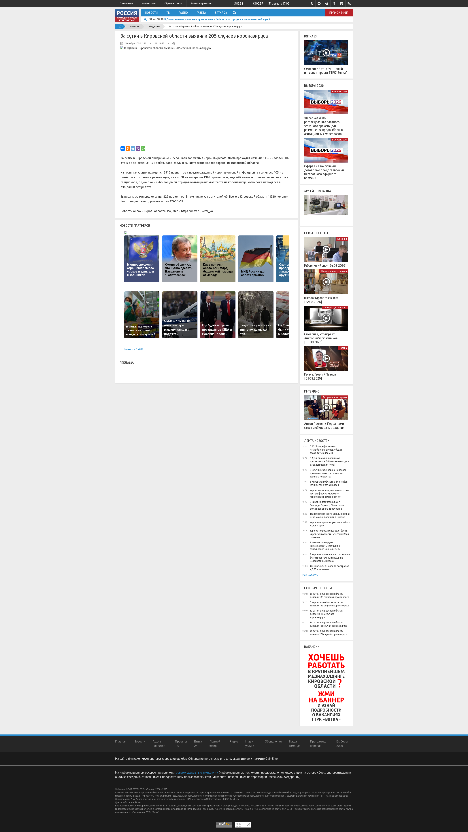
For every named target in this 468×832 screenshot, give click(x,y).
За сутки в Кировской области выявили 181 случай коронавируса (328, 624)
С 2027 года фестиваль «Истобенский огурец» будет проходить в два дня (326, 449)
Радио (183, 12)
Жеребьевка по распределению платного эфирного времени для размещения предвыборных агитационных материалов (324, 126)
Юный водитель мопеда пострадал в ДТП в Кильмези (329, 568)
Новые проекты (316, 233)
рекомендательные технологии (197, 772)
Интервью (312, 391)
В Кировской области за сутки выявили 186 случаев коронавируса (329, 604)
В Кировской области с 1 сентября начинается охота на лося (329, 483)
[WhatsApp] (143, 148)
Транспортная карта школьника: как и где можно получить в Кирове (330, 515)
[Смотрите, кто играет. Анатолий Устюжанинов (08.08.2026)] (326, 318)
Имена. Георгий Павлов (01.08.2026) (320, 376)
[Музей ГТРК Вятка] (326, 207)
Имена (343, 347)
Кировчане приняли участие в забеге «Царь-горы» (330, 524)
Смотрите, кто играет (335, 307)
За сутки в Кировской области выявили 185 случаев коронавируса (329, 595)
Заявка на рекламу (201, 3)
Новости (151, 12)
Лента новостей (316, 441)
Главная (121, 741)
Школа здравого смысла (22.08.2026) (321, 300)
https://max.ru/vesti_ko (197, 211)
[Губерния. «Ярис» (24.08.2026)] (326, 249)
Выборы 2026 (314, 85)
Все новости (310, 575)
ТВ (168, 12)
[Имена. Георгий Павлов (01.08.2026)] (326, 358)
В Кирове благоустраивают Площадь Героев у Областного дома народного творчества (327, 505)
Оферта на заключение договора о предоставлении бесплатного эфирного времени (324, 172)
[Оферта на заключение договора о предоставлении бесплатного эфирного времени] (326, 150)
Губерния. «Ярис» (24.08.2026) (325, 265)
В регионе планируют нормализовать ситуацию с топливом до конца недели (325, 546)
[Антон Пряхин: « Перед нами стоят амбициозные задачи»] (326, 407)
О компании (126, 3)
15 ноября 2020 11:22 (135, 43)
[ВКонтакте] (122, 148)
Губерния (342, 238)
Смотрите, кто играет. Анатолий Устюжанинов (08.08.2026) (320, 338)
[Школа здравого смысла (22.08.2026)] (326, 281)
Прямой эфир (338, 12)
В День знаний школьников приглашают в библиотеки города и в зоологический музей (329, 461)
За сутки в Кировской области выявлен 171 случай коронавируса (328, 632)
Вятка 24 (221, 12)
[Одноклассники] (128, 148)
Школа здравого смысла (334, 271)
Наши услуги (149, 3)
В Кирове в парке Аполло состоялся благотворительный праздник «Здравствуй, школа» (330, 557)
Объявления (273, 741)
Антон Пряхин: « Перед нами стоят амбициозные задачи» (324, 426)
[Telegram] (133, 148)
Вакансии (312, 647)
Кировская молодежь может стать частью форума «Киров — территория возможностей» (329, 493)
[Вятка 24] (326, 52)
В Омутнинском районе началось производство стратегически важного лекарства (214, 19)
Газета (201, 12)
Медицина (154, 26)
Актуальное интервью (335, 397)
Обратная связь (173, 3)
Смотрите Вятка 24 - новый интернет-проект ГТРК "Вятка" (325, 71)
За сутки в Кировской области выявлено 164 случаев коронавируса (326, 614)
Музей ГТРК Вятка (317, 191)
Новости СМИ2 (133, 349)
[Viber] (138, 148)
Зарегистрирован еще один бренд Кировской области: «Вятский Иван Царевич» (329, 534)
